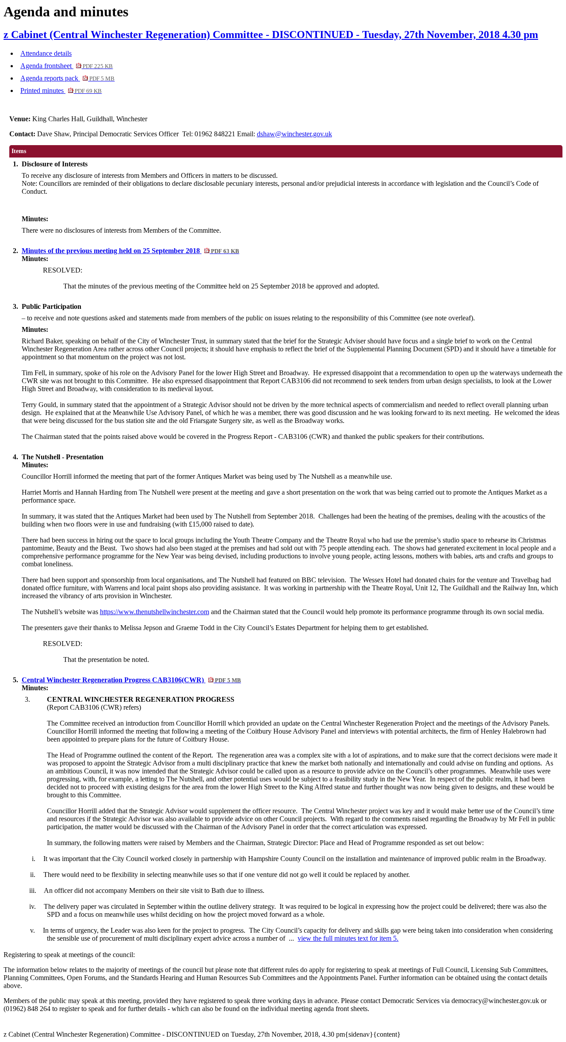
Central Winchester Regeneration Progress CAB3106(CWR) (131, 680)
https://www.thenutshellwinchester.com (154, 611)
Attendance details (46, 53)
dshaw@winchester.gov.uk (294, 134)
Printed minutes (61, 90)
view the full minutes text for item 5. (348, 938)
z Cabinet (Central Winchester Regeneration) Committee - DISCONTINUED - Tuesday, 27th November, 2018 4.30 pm (271, 34)
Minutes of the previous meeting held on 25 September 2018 (130, 250)
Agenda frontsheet (66, 65)
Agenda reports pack (67, 78)
